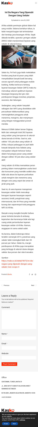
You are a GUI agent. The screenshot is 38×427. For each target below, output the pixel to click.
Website (5, 353)
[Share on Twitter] (32, 275)
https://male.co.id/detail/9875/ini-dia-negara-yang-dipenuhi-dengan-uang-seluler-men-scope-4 (17, 264)
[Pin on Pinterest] (35, 275)
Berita (10, 274)
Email (4, 343)
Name (5, 334)
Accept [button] (6, 423)
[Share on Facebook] (29, 275)
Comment (6, 307)
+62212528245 (6, 397)
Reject (14, 423)
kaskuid (15, 20)
